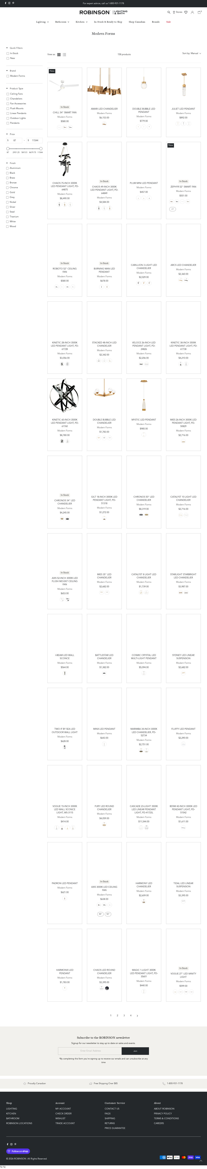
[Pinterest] (13, 3)
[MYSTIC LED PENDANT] (144, 396)
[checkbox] (24, 53)
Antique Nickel (101, 287)
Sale (168, 21)
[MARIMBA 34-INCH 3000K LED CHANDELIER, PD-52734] (144, 705)
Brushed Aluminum (70, 204)
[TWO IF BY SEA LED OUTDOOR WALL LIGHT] (65, 705)
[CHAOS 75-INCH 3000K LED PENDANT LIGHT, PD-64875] (65, 159)
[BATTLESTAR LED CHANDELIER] (104, 631)
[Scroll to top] (201, 1161)
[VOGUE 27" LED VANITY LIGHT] (183, 946)
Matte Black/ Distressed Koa (65, 127)
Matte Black (70, 127)
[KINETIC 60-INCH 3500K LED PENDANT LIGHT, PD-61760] (65, 396)
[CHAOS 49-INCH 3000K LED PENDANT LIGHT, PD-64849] (104, 159)
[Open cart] (199, 12)
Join (135, 1051)
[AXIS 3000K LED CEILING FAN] (104, 859)
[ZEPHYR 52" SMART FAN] (183, 159)
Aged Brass (104, 124)
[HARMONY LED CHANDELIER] (144, 859)
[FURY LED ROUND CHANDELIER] (104, 782)
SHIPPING (110, 1119)
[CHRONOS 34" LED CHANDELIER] (65, 473)
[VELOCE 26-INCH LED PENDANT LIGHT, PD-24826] (144, 319)
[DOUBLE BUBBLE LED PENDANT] (144, 85)
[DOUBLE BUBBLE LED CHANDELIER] (104, 396)
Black (149, 127)
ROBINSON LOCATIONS (19, 1123)
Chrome (56, 827)
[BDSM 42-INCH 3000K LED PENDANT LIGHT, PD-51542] (183, 782)
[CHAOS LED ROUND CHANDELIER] (104, 946)
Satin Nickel (144, 127)
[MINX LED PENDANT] (104, 705)
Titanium (67, 364)
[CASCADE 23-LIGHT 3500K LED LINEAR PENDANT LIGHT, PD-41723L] (144, 782)
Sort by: (190, 53)
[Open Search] (169, 12)
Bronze (67, 599)
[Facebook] (5, 3)
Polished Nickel (186, 515)
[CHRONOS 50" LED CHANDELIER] (144, 473)
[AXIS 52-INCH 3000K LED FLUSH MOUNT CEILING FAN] (65, 550)
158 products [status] (124, 54)
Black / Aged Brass (65, 988)
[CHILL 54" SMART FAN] (65, 85)
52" (108, 914)
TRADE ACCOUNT (65, 1123)
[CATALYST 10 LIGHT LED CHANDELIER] (183, 473)
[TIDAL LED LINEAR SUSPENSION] (183, 859)
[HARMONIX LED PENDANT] (65, 946)
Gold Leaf (104, 518)
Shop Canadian (137, 21)
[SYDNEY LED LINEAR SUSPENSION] (183, 631)
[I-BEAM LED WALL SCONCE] (65, 631)
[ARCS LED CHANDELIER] (183, 241)
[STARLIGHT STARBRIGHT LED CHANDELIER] (183, 550)
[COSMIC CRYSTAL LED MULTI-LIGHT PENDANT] (144, 631)
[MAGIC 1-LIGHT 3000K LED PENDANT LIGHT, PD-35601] (144, 946)
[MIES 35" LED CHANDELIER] (104, 550)
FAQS (107, 1114)
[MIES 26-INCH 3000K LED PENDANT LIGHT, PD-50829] (183, 396)
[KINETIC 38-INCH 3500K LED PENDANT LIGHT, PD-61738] (183, 319)
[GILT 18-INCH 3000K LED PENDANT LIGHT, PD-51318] (104, 473)
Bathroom (61, 21)
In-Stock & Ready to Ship (108, 21)
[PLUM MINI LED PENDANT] (144, 159)
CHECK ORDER (63, 1114)
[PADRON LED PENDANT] (65, 859)
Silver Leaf (146, 750)
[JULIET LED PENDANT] (183, 85)
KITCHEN (11, 1114)
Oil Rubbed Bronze (67, 287)
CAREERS (159, 1123)
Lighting (41, 21)
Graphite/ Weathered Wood (188, 201)
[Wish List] (185, 12)
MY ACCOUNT (63, 1109)
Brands (156, 21)
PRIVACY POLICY (163, 1114)
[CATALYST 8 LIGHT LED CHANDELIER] (144, 550)
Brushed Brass (110, 361)
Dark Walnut (65, 898)
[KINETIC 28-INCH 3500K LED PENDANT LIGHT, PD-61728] (65, 319)
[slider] (7, 148)
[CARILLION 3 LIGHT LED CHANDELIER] (144, 241)
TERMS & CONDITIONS (166, 1119)
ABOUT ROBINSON (164, 1109)
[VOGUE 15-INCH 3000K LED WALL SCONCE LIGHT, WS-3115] (65, 782)
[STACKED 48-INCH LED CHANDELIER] (104, 319)
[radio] (58, 54)
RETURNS (110, 1123)
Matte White (59, 127)
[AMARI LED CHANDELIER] (104, 85)
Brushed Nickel (189, 124)
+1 (172, 209)
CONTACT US (112, 1109)
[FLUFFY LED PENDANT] (183, 705)
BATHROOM (12, 1119)
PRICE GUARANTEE (115, 1128)
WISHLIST (60, 1119)
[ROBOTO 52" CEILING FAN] (65, 241)
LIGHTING (11, 1109)
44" (100, 914)
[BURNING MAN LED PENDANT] (104, 241)
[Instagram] (9, 3)
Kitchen (80, 21)
